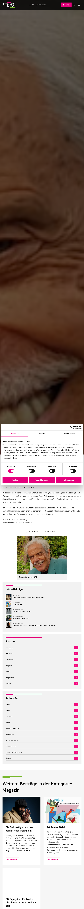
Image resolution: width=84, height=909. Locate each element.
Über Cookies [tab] (69, 433)
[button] (74, 5)
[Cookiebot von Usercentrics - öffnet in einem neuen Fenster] (71, 427)
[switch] (32, 471)
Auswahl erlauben (42, 480)
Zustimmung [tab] (14, 433)
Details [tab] (42, 433)
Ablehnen (15, 480)
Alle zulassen (69, 480)
